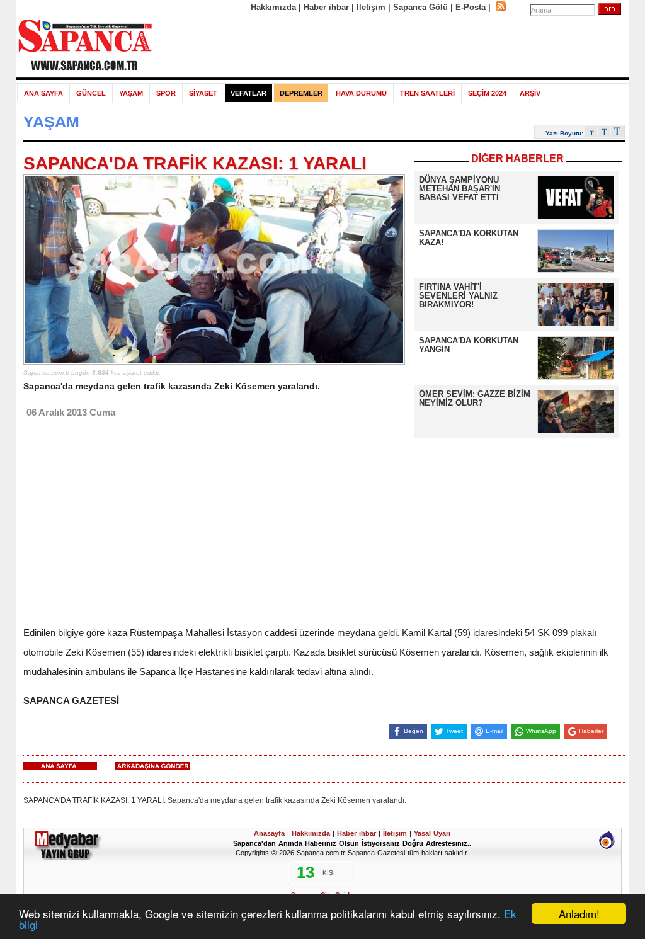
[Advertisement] (391, 45)
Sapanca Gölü (420, 7)
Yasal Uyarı (432, 833)
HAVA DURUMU (361, 93)
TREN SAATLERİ (427, 93)
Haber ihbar (326, 7)
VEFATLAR (248, 93)
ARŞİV (530, 93)
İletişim (371, 7)
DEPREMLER (301, 93)
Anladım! (579, 913)
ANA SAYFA (43, 93)
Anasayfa (269, 833)
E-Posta (470, 7)
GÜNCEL (91, 93)
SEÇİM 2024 (487, 93)
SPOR (166, 93)
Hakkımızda (273, 7)
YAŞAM (131, 93)
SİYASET (203, 93)
